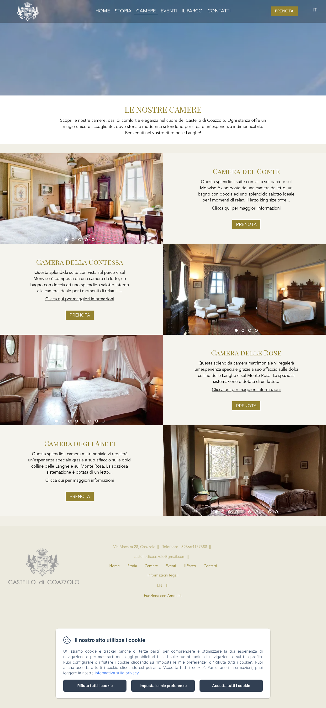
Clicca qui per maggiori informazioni (246, 208)
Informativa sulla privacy (117, 673)
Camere (146, 11)
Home (102, 11)
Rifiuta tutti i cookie (95, 685)
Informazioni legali (163, 575)
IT (167, 586)
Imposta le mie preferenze (163, 685)
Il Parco (192, 11)
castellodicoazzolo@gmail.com (159, 557)
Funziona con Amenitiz (163, 596)
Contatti (219, 11)
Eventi (169, 11)
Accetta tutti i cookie (231, 685)
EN (159, 586)
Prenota (284, 11)
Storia (123, 11)
